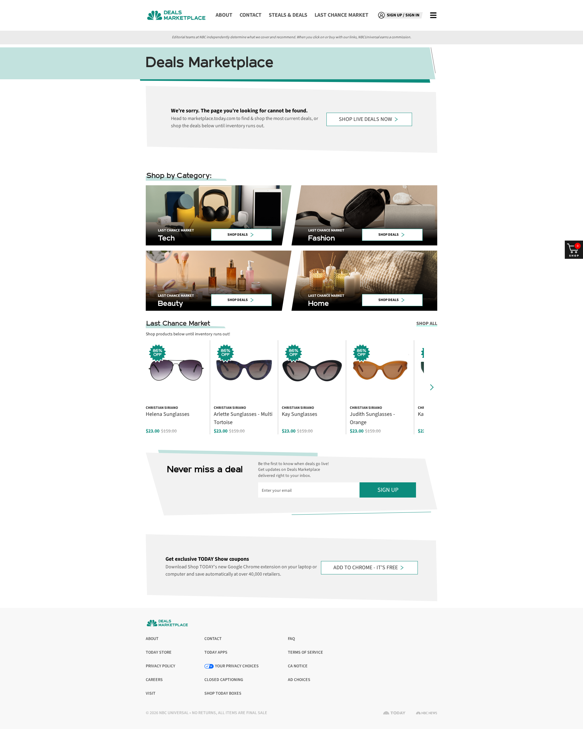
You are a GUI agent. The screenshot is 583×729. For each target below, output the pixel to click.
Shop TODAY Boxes (222, 693)
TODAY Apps (215, 652)
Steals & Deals (288, 15)
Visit (152, 693)
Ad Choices (299, 680)
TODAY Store (159, 652)
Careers (154, 680)
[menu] (433, 15)
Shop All (426, 323)
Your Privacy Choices (237, 666)
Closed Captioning (223, 680)
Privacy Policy (160, 666)
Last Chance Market (341, 15)
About (224, 15)
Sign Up (387, 490)
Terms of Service (305, 652)
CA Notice (298, 666)
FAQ (291, 639)
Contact (250, 15)
